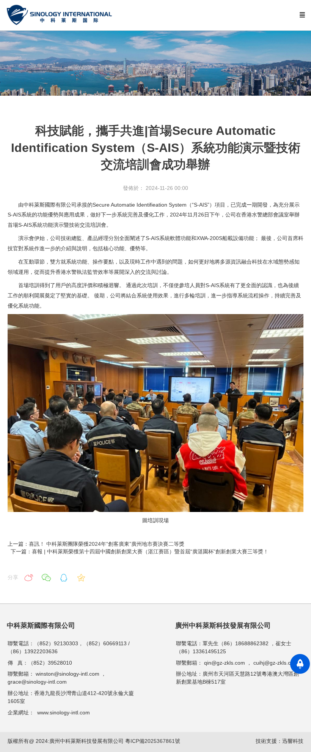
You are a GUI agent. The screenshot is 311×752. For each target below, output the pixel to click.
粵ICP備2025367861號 (152, 741)
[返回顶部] (300, 664)
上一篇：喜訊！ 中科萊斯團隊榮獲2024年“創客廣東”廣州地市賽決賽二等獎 (96, 544)
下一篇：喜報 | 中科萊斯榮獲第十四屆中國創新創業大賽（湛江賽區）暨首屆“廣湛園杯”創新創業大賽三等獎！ (140, 551)
